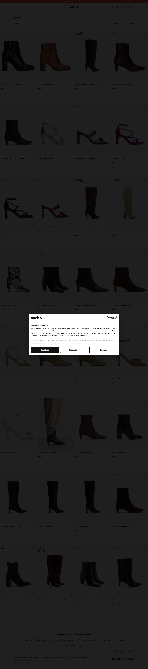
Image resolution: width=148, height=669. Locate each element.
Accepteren (45, 350)
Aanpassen (73, 350)
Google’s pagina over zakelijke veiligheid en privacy (78, 343)
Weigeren (103, 350)
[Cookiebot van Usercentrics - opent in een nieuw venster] (108, 317)
